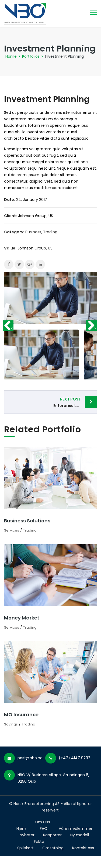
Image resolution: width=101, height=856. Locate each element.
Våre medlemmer (75, 828)
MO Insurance (21, 714)
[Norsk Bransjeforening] (25, 13)
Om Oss (42, 822)
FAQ (43, 828)
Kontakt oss (83, 848)
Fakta (39, 841)
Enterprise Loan (68, 402)
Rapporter (52, 835)
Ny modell (79, 835)
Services (11, 530)
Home (11, 56)
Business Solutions (27, 520)
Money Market (21, 617)
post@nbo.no (30, 758)
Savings (11, 724)
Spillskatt (25, 848)
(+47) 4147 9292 (74, 758)
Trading (50, 232)
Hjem (21, 828)
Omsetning (53, 848)
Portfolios (31, 56)
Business (33, 232)
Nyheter (27, 835)
